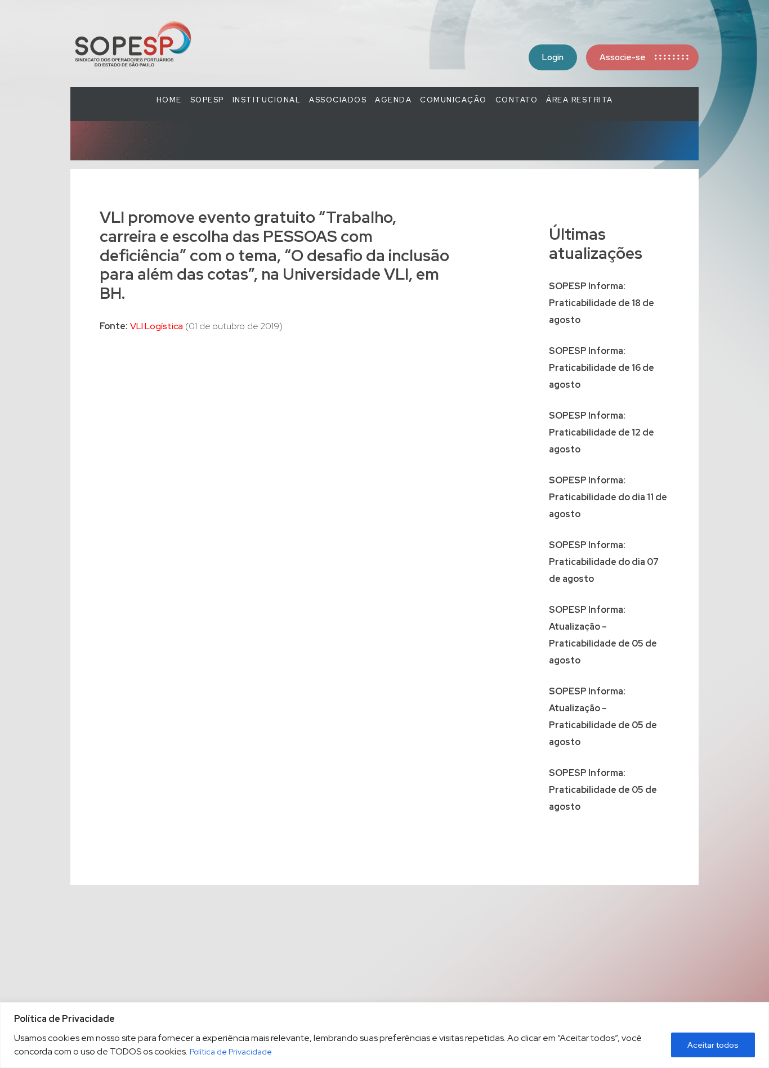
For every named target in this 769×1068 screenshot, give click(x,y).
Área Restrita (579, 100)
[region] (384, 1035)
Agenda (393, 100)
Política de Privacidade (231, 1052)
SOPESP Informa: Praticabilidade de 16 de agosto (601, 368)
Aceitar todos (713, 1045)
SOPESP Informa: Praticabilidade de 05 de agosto (603, 790)
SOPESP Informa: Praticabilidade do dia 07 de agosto (604, 562)
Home (169, 100)
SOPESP (207, 100)
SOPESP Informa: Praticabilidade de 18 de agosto (601, 303)
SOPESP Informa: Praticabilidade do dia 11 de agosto (608, 497)
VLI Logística (156, 326)
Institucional (267, 100)
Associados (337, 100)
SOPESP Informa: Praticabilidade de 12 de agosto (601, 432)
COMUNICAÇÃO (453, 100)
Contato (516, 100)
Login (553, 57)
